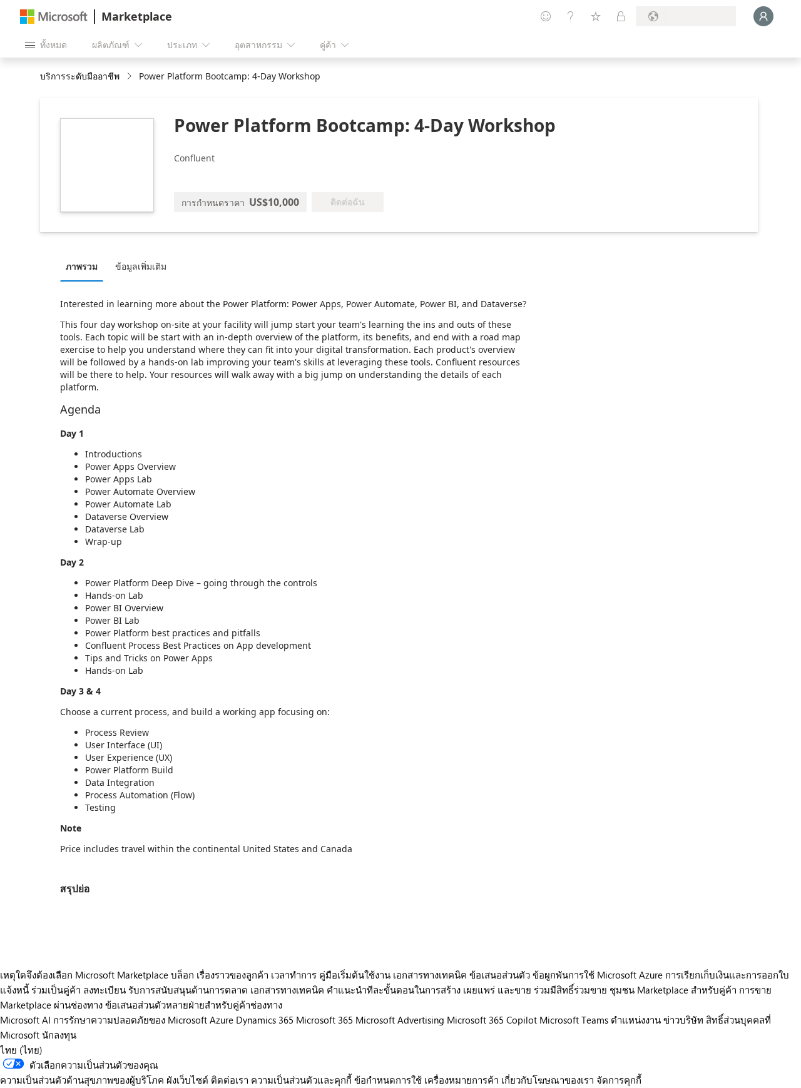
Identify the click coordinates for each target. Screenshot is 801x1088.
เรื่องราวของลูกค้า (232, 975)
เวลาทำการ (294, 975)
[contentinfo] (130, 76)
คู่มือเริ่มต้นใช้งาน (354, 975)
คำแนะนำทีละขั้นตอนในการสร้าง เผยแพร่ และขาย (429, 990)
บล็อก (182, 975)
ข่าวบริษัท (683, 1020)
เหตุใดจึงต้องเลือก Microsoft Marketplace (84, 975)
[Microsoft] (54, 16)
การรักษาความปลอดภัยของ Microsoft (130, 1020)
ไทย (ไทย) (21, 1050)
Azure (221, 1020)
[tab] (85, 266)
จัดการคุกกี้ (618, 1080)
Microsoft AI (25, 1020)
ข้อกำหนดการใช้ (388, 1080)
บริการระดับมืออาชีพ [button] (80, 76)
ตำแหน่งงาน (636, 1020)
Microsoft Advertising (399, 1020)
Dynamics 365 (264, 1020)
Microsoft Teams (573, 1020)
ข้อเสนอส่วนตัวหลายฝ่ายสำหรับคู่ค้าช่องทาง (193, 1005)
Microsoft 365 (324, 1020)
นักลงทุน (59, 1035)
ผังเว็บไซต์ (187, 1080)
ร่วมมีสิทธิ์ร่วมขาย (570, 990)
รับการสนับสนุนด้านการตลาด (188, 990)
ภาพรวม (82, 266)
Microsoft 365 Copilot (492, 1020)
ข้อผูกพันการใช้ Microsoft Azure (599, 975)
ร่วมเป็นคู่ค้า (56, 990)
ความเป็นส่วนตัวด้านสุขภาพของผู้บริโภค (82, 1080)
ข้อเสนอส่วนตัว (499, 975)
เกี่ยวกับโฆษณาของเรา (547, 1080)
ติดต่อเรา (229, 1080)
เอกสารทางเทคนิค (430, 975)
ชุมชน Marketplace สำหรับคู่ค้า (673, 990)
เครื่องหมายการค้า (461, 1080)
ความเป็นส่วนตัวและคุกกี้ (301, 1080)
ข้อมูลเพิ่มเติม (140, 266)
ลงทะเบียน (104, 990)
